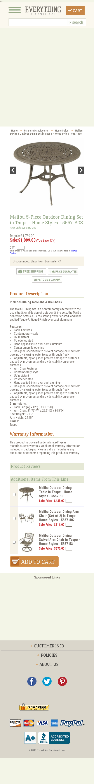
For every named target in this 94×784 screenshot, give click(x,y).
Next (81, 170)
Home (14, 130)
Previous (13, 170)
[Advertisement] (47, 77)
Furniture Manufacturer (36, 130)
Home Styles (61, 130)
